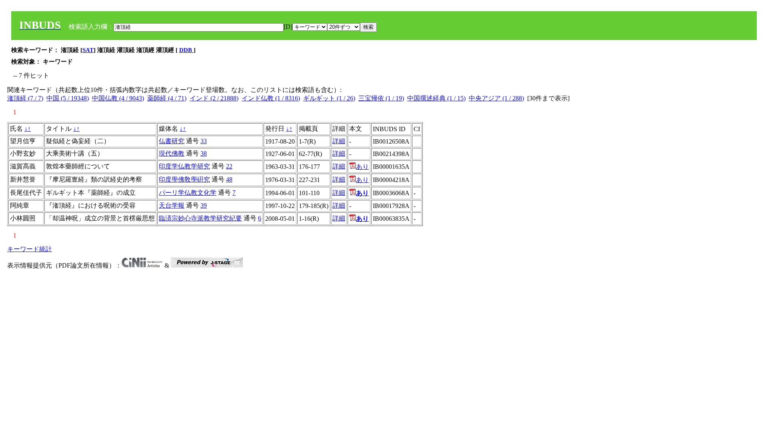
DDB (186, 50)
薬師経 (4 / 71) (166, 98)
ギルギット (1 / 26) (329, 98)
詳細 (338, 141)
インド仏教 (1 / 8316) (271, 98)
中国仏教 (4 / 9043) (118, 98)
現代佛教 (171, 153)
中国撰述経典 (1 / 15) (436, 98)
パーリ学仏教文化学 (187, 192)
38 (203, 153)
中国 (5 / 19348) (67, 98)
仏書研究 (171, 141)
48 (229, 179)
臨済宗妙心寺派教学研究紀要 (200, 218)
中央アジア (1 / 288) (496, 98)
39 (203, 205)
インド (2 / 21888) (214, 98)
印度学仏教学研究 (184, 166)
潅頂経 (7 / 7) (25, 98)
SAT (88, 50)
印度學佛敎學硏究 (184, 179)
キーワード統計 (29, 249)
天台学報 (171, 205)
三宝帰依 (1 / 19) (381, 98)
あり (362, 166)
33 (203, 141)
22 (229, 166)
